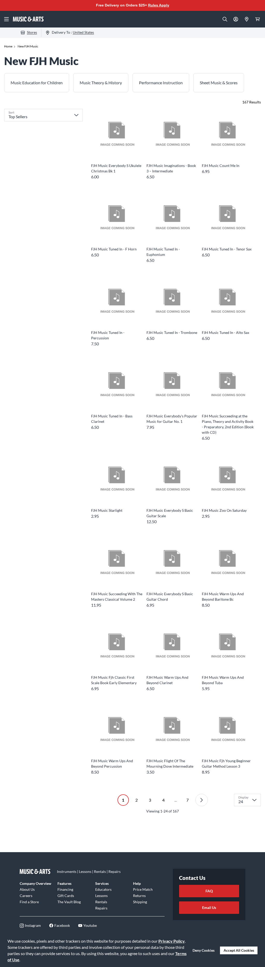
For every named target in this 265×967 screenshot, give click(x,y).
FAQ (209, 891)
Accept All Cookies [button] (239, 950)
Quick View (117, 151)
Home (8, 46)
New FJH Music (28, 46)
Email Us (209, 907)
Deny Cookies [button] (204, 950)
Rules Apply (158, 5)
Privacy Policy (171, 940)
